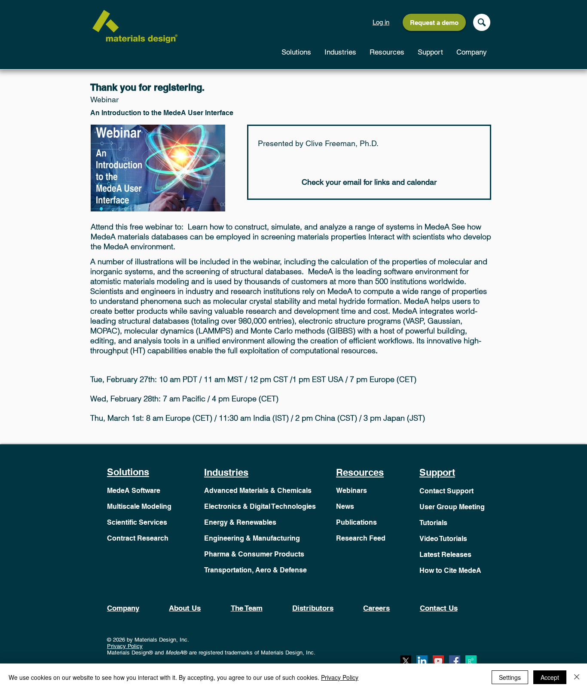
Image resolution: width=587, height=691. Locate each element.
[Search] (481, 22)
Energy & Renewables (240, 522)
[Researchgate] (471, 661)
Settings (510, 677)
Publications (356, 522)
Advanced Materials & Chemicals (258, 490)
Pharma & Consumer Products (254, 554)
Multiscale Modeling (139, 506)
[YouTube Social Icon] (438, 661)
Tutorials (433, 523)
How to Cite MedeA (450, 570)
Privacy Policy (125, 646)
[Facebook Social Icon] (454, 661)
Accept (550, 677)
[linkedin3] (422, 661)
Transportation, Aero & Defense (255, 570)
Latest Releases (445, 554)
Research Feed (360, 538)
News (345, 506)
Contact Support (446, 491)
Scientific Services (137, 522)
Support (437, 472)
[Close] (577, 677)
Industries (226, 472)
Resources (360, 472)
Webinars (351, 490)
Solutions (128, 471)
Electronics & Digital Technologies (260, 506)
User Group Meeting (452, 507)
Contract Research (137, 538)
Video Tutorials (443, 539)
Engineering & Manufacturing (252, 538)
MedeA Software (133, 490)
